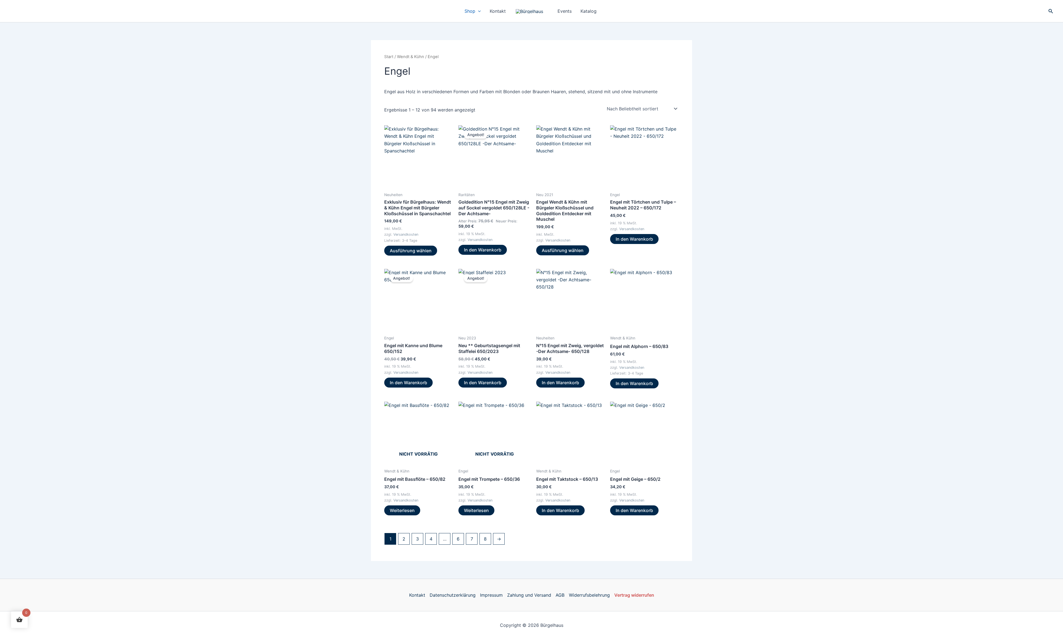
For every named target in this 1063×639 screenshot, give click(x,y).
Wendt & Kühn (410, 56)
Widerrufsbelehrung (589, 595)
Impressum (491, 595)
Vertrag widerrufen (634, 595)
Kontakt (498, 11)
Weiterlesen (402, 510)
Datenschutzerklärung (453, 595)
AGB (560, 595)
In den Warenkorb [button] (482, 250)
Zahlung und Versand (529, 595)
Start (388, 56)
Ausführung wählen (411, 250)
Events (565, 11)
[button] (478, 11)
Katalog (588, 11)
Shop (470, 11)
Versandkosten (405, 234)
